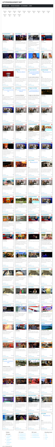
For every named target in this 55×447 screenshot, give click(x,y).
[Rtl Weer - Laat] (21, 55)
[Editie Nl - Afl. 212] (33, 381)
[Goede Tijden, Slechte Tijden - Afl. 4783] (21, 399)
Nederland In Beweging (19, 196)
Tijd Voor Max (18, 341)
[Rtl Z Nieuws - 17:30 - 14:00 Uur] (21, 272)
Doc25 (29, 33)
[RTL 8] (13, 70)
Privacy (46, 438)
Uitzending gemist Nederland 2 (8, 440)
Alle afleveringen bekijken (5, 48)
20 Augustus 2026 (9, 15)
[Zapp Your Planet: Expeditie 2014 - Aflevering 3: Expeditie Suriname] (33, 363)
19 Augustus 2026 (14, 15)
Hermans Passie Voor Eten (45, 160)
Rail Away (43, 323)
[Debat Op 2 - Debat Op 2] (21, 417)
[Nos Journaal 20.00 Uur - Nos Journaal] (8, 37)
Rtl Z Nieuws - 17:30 (19, 268)
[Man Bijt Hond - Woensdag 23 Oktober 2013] (8, 345)
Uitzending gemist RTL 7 (22, 437)
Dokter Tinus (18, 70)
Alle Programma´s (24, 5)
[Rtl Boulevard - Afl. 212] (46, 381)
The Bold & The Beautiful (20, 377)
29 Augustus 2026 (14, 12)
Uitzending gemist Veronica (36, 437)
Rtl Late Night (43, 413)
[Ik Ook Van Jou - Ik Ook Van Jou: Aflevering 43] (21, 90)
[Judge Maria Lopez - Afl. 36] (33, 327)
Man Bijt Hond (5, 341)
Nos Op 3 (42, 33)
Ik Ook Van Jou (18, 88)
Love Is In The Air (31, 160)
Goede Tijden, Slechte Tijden (20, 395)
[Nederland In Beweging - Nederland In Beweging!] (21, 200)
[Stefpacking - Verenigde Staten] (8, 182)
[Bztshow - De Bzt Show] (8, 381)
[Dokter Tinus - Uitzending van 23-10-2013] (8, 361)
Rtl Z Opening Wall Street (7, 305)
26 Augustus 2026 (29, 12)
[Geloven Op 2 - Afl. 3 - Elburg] (21, 290)
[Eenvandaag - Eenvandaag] (8, 327)
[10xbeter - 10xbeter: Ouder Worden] (46, 55)
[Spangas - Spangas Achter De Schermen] (46, 290)
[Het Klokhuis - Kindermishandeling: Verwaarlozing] (46, 236)
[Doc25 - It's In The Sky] (33, 37)
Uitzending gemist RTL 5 (22, 435)
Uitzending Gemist (5, 5)
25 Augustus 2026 (34, 12)
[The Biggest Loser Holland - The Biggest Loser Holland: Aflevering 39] (33, 90)
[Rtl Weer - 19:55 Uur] (8, 399)
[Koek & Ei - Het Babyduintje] (8, 254)
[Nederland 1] (13, 34)
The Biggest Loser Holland (32, 88)
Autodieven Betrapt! (44, 70)
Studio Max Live (18, 232)
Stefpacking (5, 178)
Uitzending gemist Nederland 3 (8, 443)
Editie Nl (29, 377)
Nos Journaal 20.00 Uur (6, 33)
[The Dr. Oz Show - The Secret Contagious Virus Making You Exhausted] (33, 55)
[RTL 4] (26, 52)
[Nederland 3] (51, 34)
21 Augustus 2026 (4, 15)
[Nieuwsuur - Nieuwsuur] (8, 417)
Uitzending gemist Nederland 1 (8, 436)
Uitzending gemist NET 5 (35, 434)
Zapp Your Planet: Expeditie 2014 (33, 359)
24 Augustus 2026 (38, 12)
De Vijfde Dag (30, 413)
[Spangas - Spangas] (46, 345)
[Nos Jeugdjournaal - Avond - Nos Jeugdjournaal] (21, 363)
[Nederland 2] (38, 34)
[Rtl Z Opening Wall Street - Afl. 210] (8, 308)
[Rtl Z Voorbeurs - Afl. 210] (33, 254)
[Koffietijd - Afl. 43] (46, 254)
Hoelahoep (17, 250)
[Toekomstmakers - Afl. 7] (8, 272)
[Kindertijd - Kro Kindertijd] (8, 164)
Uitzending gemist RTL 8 (22, 438)
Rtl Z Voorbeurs (31, 250)
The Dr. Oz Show (31, 51)
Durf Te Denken (31, 287)
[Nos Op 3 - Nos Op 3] (46, 37)
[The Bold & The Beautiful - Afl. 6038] (21, 381)
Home (46, 434)
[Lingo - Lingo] (46, 308)
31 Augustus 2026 (4, 12)
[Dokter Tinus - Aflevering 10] (21, 71)
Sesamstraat (18, 160)
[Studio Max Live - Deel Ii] (21, 236)
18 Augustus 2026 (19, 15)
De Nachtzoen (5, 51)
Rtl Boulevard (43, 377)
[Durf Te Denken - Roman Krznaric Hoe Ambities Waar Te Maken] (33, 290)
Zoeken (30, 5)
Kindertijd (4, 160)
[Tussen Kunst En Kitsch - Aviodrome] (33, 399)
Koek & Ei (4, 250)
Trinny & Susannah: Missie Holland (7, 88)
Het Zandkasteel (5, 214)
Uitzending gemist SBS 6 (35, 435)
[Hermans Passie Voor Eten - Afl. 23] (46, 164)
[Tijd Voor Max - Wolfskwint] (21, 345)
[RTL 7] (51, 70)
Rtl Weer (17, 51)
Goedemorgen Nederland (32, 124)
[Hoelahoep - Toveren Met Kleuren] (21, 254)
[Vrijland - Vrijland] (46, 363)
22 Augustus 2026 (48, 12)
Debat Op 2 (17, 413)
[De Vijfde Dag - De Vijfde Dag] (33, 417)
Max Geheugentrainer (6, 196)
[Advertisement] (27, 25)
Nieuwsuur (4, 413)
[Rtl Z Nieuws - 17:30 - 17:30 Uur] (21, 308)
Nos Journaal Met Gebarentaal (21, 142)
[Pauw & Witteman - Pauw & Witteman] (21, 37)
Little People (5, 70)
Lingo (42, 305)
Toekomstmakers (5, 268)
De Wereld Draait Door (32, 341)
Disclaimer (46, 437)
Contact (46, 435)
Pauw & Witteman (19, 33)
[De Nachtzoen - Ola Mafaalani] (8, 55)
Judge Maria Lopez (31, 323)
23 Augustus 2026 (43, 12)
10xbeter (42, 51)
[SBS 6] (26, 70)
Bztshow (4, 377)
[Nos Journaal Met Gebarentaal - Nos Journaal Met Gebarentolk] (21, 146)
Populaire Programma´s (15, 5)
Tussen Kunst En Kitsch (32, 395)
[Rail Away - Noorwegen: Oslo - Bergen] (46, 327)
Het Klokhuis (43, 232)
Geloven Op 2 (18, 287)
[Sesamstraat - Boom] (21, 164)
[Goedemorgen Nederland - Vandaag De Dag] (33, 128)
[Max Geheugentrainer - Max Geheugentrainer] (8, 200)
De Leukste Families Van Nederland (32, 70)
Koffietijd (42, 250)
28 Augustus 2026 (19, 12)
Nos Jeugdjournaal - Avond (20, 359)
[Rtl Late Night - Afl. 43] (46, 415)
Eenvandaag (5, 323)
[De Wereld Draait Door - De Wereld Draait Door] (33, 345)
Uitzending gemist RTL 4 (22, 434)
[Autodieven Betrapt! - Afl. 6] (47, 71)
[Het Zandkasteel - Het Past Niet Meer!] (8, 218)
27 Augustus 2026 (24, 12)
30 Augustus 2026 (9, 12)
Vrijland (42, 359)
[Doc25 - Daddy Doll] (46, 399)
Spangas (42, 287)
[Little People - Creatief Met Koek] (8, 73)
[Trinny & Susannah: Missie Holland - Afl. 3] (8, 90)
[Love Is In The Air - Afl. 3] (34, 162)
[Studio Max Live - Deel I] (33, 236)
